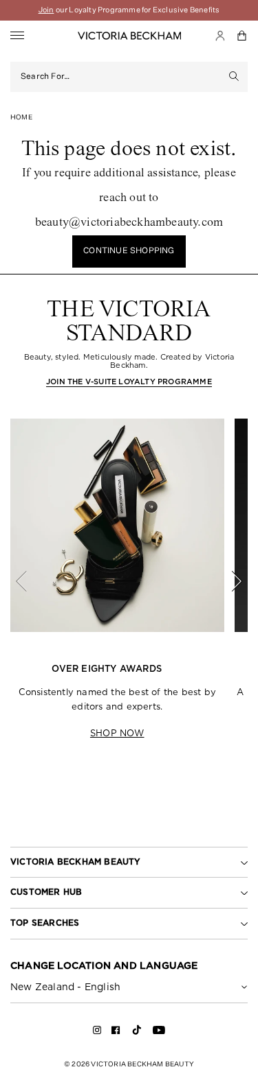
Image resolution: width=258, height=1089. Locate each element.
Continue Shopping (128, 251)
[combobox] (121, 77)
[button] (242, 36)
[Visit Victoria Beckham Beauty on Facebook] (115, 1032)
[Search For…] (234, 77)
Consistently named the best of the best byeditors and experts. (117, 699)
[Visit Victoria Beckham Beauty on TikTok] (137, 1034)
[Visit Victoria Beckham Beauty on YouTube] (159, 1032)
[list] (129, 581)
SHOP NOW (117, 733)
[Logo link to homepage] (129, 36)
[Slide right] (229, 581)
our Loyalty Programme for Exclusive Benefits (129, 10)
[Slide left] (28, 581)
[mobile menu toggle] (17, 36)
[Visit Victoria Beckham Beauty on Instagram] (97, 1032)
